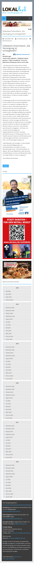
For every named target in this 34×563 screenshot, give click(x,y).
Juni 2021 (8, 443)
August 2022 (9, 398)
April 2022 (8, 409)
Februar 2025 (9, 300)
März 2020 (8, 491)
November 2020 (10, 468)
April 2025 (8, 294)
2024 (17, 304)
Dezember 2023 (10, 347)
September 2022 (10, 395)
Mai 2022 (8, 406)
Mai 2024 (8, 328)
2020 (17, 462)
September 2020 (10, 474)
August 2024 (9, 319)
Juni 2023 (8, 364)
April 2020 (8, 488)
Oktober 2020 (9, 471)
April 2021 (8, 449)
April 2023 (8, 370)
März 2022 (8, 412)
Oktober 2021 (9, 431)
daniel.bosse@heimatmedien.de (11, 511)
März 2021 (8, 451)
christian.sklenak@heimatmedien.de (21, 533)
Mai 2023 (8, 367)
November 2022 (10, 389)
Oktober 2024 (9, 313)
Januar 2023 (9, 378)
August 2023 (9, 358)
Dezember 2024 (10, 307)
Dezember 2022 (10, 386)
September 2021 (10, 434)
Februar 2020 (9, 494)
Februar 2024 (9, 336)
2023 (17, 343)
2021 (17, 422)
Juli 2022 (8, 401)
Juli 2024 (8, 322)
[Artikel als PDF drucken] (30, 29)
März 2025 (8, 297)
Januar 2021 (9, 457)
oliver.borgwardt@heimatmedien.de (12, 518)
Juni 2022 (8, 403)
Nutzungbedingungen (9, 558)
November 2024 (10, 310)
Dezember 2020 (10, 465)
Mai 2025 (8, 291)
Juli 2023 (8, 361)
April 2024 (8, 330)
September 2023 (10, 355)
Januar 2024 (9, 339)
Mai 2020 (8, 485)
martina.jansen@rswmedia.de (17, 538)
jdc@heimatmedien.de (20, 524)
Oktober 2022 (9, 392)
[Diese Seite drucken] (29, 29)
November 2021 (10, 428)
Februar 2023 (9, 376)
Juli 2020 (8, 479)
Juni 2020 (8, 482)
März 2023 (8, 373)
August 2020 (9, 476)
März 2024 (8, 333)
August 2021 (9, 437)
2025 (17, 288)
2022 (17, 383)
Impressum (17, 557)
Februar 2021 (9, 454)
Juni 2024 (8, 325)
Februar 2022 (9, 415)
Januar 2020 (9, 497)
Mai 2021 (8, 446)
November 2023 (10, 350)
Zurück (6, 166)
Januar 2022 (9, 418)
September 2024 (10, 316)
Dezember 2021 (10, 426)
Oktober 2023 (9, 353)
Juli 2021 (8, 440)
